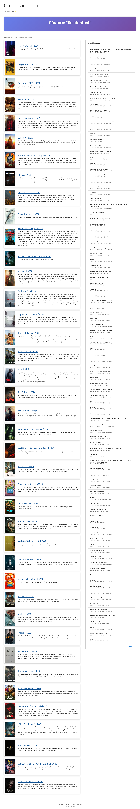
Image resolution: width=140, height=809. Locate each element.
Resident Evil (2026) (27, 291)
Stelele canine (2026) (28, 351)
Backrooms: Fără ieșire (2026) (32, 541)
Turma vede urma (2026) (29, 688)
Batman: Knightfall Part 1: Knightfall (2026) (38, 764)
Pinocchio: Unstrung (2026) (30, 781)
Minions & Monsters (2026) (30, 579)
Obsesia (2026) (25, 175)
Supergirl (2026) (25, 138)
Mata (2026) (23, 369)
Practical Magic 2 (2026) (29, 745)
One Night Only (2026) (28, 504)
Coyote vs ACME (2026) (29, 83)
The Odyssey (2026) (27, 411)
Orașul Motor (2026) (27, 64)
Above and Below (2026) (29, 559)
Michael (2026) (25, 271)
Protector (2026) (25, 633)
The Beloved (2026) (27, 392)
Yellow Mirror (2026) (27, 651)
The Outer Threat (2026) (29, 671)
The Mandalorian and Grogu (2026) (34, 155)
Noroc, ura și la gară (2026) (30, 228)
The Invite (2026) (26, 466)
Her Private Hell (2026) (28, 46)
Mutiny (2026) (24, 614)
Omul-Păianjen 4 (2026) (29, 118)
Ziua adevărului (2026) (28, 214)
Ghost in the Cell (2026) (29, 192)
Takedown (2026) (26, 596)
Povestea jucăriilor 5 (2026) (31, 484)
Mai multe (131, 646)
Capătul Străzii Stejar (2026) (31, 314)
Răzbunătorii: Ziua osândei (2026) (33, 429)
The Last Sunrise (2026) (29, 333)
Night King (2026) (26, 100)
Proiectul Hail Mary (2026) (30, 724)
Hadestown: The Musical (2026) (33, 706)
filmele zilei (28, 37)
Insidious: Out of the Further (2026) (34, 256)
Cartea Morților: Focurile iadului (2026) (36, 448)
